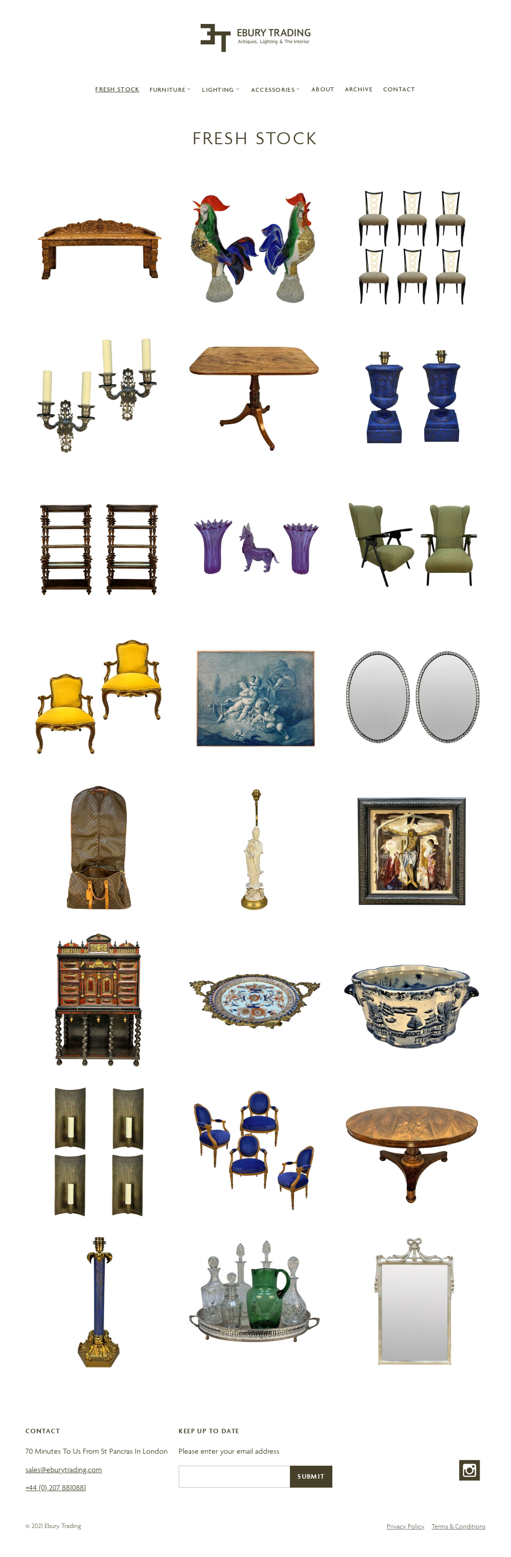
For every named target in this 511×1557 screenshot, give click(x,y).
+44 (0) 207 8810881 (55, 1487)
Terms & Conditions (459, 1526)
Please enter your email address (229, 1451)
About (323, 89)
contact (399, 89)
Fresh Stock (117, 89)
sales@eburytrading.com (63, 1469)
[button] (171, 89)
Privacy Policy (406, 1526)
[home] (255, 38)
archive (359, 89)
